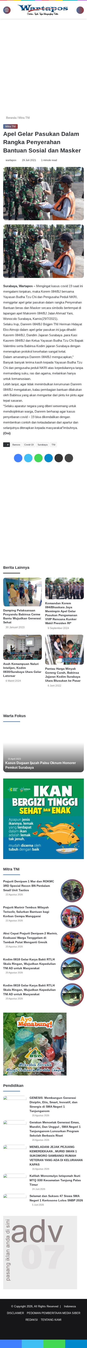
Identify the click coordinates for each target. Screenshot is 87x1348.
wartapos (11, 160)
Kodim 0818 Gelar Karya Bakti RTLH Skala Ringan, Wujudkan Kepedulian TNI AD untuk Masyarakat (29, 964)
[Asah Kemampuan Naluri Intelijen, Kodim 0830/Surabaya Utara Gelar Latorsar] (22, 647)
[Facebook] (18, 458)
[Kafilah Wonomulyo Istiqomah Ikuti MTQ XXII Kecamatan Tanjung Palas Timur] (14, 1181)
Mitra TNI (24, 117)
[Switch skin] (74, 11)
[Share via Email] (58, 458)
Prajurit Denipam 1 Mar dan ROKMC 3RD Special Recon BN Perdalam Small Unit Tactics (28, 886)
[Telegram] (48, 458)
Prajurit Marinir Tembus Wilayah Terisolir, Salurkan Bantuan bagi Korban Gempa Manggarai (26, 912)
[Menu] (5, 10)
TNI (54, 444)
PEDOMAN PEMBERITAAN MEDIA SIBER (53, 1313)
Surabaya (43, 444)
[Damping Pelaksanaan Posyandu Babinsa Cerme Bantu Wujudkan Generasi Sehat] (22, 592)
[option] (43, 749)
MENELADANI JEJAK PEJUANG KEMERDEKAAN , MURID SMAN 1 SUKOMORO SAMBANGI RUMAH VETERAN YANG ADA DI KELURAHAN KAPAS (56, 1155)
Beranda (11, 117)
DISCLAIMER (15, 1313)
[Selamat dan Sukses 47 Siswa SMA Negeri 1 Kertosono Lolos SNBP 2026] (14, 1202)
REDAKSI (32, 1319)
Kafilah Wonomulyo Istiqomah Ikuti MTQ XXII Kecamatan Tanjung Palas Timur (55, 1180)
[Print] (69, 458)
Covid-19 (29, 444)
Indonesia (71, 1306)
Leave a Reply (43, 700)
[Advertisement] (43, 66)
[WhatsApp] (38, 458)
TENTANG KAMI (51, 1319)
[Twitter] (28, 458)
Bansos (17, 444)
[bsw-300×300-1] (35, 1074)
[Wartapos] (42, 10)
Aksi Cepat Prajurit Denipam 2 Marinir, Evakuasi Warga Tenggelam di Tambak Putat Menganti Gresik (30, 938)
